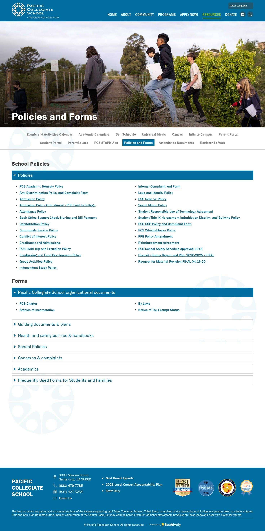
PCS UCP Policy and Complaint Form (165, 224)
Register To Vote (212, 142)
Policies (25, 175)
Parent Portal (228, 134)
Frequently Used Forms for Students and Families (65, 380)
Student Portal (51, 142)
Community (144, 14)
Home (112, 14)
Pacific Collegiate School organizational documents (66, 292)
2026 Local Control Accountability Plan (134, 484)
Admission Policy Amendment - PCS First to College (58, 205)
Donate (231, 14)
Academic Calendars (94, 134)
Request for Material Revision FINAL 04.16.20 (172, 261)
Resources (211, 14)
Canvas (177, 134)
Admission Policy (32, 199)
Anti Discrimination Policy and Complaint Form (54, 192)
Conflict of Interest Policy (38, 236)
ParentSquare (78, 142)
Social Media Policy (152, 205)
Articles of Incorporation (37, 310)
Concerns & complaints (40, 358)
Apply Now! (189, 14)
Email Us (65, 498)
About (126, 14)
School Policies (32, 346)
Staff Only (113, 491)
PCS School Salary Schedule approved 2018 (170, 249)
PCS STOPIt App (106, 142)
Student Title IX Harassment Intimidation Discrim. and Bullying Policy (189, 217)
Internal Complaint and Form (159, 186)
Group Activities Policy (36, 261)
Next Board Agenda (120, 478)
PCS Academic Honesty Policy (41, 186)
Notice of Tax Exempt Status (158, 310)
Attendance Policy (33, 211)
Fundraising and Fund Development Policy (50, 255)
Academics (28, 369)
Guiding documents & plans (44, 324)
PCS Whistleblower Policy (157, 230)
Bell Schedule (126, 134)
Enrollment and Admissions (40, 242)
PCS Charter (28, 303)
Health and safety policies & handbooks (56, 335)
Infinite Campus (201, 134)
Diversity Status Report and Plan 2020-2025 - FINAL (176, 255)
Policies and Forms (138, 142)
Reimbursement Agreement (158, 242)
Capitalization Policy (34, 224)
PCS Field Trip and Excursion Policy (45, 249)
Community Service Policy (39, 230)
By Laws (144, 303)
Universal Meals (154, 134)
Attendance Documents (176, 142)
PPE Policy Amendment (155, 236)
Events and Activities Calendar (49, 134)
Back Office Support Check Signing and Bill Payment (58, 217)
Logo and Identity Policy (155, 192)
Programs (167, 14)
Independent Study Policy (38, 267)
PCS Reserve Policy (152, 199)
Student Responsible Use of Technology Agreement (175, 211)
